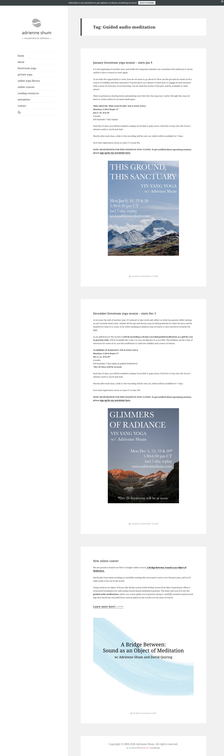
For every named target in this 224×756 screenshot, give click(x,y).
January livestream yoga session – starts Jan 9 (122, 62)
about (21, 62)
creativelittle (138, 748)
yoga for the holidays (117, 525)
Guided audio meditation (107, 525)
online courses (26, 87)
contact (22, 105)
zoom (125, 525)
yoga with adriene (123, 525)
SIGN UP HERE (147, 2)
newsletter (24, 99)
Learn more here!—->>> (108, 606)
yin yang (115, 525)
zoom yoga (127, 525)
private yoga (25, 74)
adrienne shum (36, 32)
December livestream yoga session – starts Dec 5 (124, 313)
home (21, 55)
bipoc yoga (104, 525)
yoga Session (121, 525)
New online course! (106, 561)
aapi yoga (100, 525)
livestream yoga (27, 68)
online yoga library (29, 80)
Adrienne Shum (102, 525)
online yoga (112, 525)
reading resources (28, 93)
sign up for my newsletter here (115, 152)
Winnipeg (113, 525)
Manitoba (110, 525)
